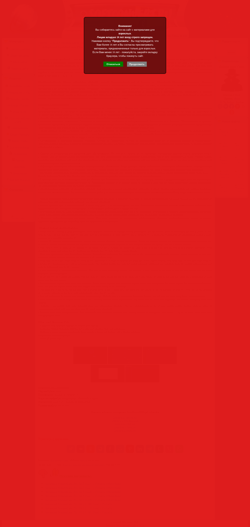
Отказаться (113, 64)
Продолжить (137, 64)
